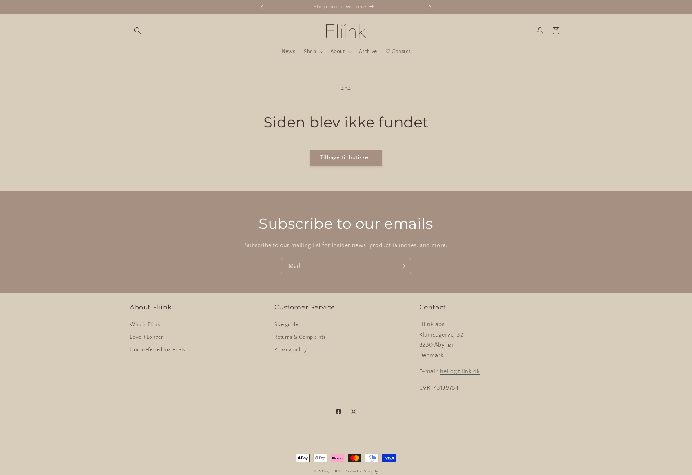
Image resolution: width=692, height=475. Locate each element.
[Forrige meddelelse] (262, 7)
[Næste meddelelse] (430, 7)
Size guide (286, 324)
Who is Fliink (145, 324)
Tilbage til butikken (346, 157)
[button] (138, 31)
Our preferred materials (157, 350)
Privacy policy (290, 350)
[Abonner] (403, 266)
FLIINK (337, 471)
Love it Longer (146, 337)
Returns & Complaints (299, 337)
